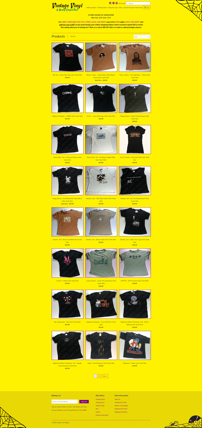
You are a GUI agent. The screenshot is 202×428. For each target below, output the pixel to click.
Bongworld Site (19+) (121, 409)
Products (58, 36)
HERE (85, 410)
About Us (117, 399)
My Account (122, 3)
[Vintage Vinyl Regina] (67, 7)
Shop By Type (113, 7)
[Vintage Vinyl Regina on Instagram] (117, 3)
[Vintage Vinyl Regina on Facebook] (113, 3)
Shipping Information (121, 412)
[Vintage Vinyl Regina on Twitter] (110, 3)
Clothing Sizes (103, 7)
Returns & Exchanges (121, 405)
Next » (105, 376)
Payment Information (136, 7)
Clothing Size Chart (120, 402)
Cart (147, 7)
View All (72, 36)
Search (126, 7)
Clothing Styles (91, 7)
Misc (121, 7)
